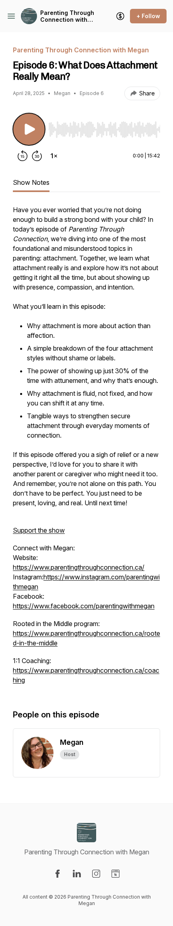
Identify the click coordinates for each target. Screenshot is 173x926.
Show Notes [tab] (31, 182)
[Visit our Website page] (115, 874)
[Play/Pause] (29, 129)
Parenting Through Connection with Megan (67, 16)
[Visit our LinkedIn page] (77, 874)
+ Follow (148, 15)
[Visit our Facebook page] (58, 874)
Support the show (39, 530)
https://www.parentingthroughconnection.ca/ (78, 567)
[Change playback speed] (54, 155)
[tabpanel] (86, 449)
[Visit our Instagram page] (96, 874)
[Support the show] (120, 16)
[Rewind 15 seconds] (22, 155)
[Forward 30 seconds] (37, 155)
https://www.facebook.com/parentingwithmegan (83, 606)
